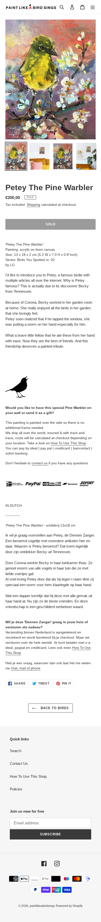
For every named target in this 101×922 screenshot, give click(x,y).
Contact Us (19, 763)
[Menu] (93, 7)
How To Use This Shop (68, 443)
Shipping (33, 205)
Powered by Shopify (69, 906)
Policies (16, 789)
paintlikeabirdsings (42, 906)
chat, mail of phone (25, 668)
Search (15, 751)
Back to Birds (54, 708)
